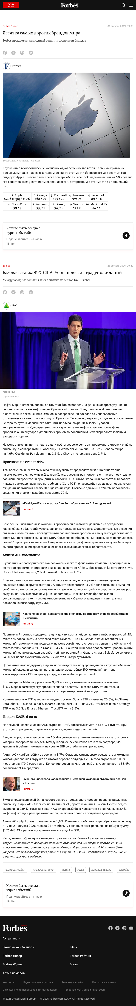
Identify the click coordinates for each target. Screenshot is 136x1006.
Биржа (6, 265)
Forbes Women (13, 964)
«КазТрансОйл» (15, 869)
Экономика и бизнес (17, 947)
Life (72, 947)
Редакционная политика (38, 982)
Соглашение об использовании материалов (30, 989)
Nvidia (66, 869)
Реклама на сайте (72, 982)
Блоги (74, 964)
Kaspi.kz (124, 869)
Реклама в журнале (104, 982)
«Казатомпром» (43, 869)
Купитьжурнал (11, 5)
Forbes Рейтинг (80, 956)
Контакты (9, 982)
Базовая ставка (101, 869)
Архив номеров (14, 973)
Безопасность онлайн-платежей (85, 989)
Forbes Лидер (10, 26)
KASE (80, 869)
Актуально (10, 938)
